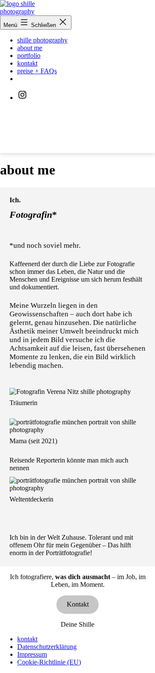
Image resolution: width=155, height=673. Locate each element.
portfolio (28, 55)
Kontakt (78, 604)
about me (29, 47)
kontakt (27, 63)
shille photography (42, 40)
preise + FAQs (37, 71)
